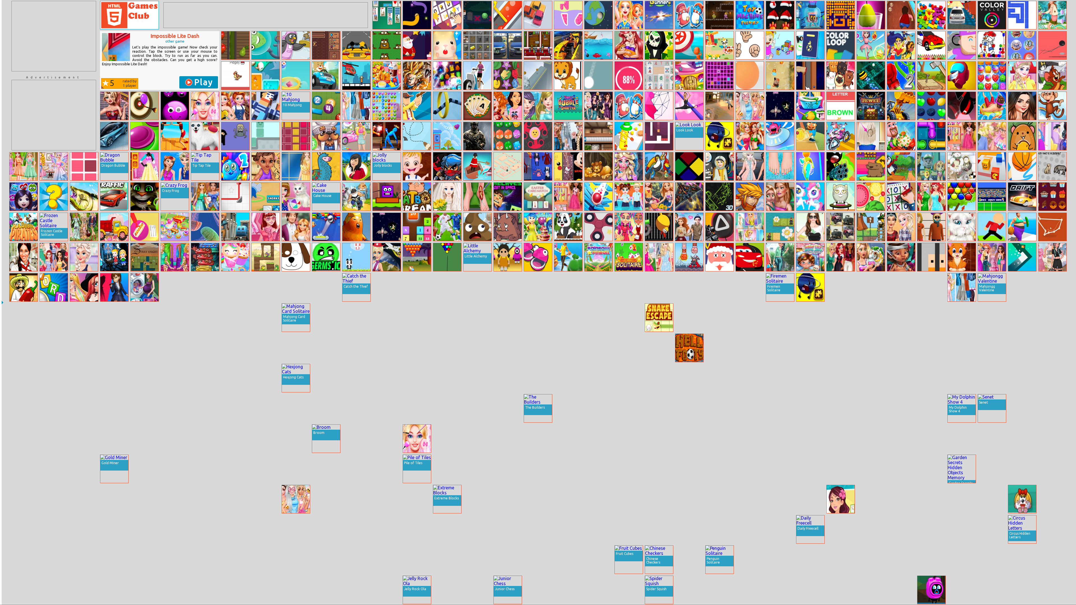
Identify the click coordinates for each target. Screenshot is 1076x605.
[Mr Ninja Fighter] (659, 287)
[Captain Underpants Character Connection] (1022, 45)
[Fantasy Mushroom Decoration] (689, 75)
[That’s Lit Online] (961, 45)
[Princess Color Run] (931, 378)
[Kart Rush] (54, 499)
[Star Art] (659, 106)
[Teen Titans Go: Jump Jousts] (931, 317)
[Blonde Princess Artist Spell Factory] (1052, 438)
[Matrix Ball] (598, 196)
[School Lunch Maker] (386, 75)
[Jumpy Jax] (235, 529)
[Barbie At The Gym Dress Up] (386, 590)
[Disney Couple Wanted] (296, 529)
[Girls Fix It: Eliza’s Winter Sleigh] (447, 590)
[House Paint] (538, 378)
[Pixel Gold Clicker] (326, 45)
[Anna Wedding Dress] (568, 469)
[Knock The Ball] (1022, 469)
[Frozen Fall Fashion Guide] (689, 499)
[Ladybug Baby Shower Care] (386, 469)
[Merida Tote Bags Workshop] (265, 317)
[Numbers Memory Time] (54, 408)
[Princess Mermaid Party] (326, 469)
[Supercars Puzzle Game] (386, 559)
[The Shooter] (568, 317)
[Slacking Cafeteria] (568, 378)
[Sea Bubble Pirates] (23, 227)
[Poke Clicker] (235, 75)
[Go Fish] (54, 378)
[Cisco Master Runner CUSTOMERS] (144, 469)
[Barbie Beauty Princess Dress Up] (265, 529)
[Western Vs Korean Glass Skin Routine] (901, 408)
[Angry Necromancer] (144, 529)
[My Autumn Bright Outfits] (628, 227)
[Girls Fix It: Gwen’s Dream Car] (356, 136)
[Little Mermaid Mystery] (568, 287)
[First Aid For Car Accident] (477, 196)
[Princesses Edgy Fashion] (356, 438)
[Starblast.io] (1052, 317)
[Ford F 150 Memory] (840, 227)
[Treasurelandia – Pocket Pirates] (144, 317)
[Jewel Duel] (871, 106)
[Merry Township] (356, 166)
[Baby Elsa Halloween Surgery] (689, 317)
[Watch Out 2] (356, 590)
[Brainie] (417, 499)
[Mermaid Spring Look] (477, 348)
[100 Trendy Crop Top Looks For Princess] (84, 287)
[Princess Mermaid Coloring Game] (840, 529)
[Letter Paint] (931, 348)
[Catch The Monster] (265, 45)
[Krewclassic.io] (931, 408)
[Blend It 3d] (871, 15)
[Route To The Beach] (417, 136)
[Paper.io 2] (507, 499)
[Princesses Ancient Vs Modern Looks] (114, 348)
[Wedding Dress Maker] (84, 348)
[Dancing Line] (659, 348)
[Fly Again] (447, 136)
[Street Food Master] (901, 136)
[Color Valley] (992, 15)
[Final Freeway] (84, 590)
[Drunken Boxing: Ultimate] (386, 136)
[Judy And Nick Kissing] (386, 348)
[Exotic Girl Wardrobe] (961, 438)
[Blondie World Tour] (386, 257)
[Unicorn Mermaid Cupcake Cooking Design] (235, 257)
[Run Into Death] (871, 469)
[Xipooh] (1052, 469)
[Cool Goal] (810, 408)
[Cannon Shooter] (1052, 590)
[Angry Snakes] (417, 15)
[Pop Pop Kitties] (840, 75)
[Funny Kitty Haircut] (901, 559)
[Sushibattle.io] (598, 136)
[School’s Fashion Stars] (840, 348)
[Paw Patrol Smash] (931, 166)
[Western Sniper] (628, 469)
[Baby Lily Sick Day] (810, 257)
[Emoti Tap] (175, 106)
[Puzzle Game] (961, 559)
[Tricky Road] (628, 499)
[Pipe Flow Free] (931, 136)
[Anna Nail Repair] (1022, 348)
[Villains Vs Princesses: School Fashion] (840, 257)
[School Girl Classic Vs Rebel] (447, 287)
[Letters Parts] (568, 15)
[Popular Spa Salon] (780, 166)
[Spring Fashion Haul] (931, 529)
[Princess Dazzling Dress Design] (84, 257)
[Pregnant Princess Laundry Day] (144, 287)
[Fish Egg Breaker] (326, 227)
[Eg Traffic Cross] (114, 196)
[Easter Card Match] (538, 196)
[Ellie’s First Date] (992, 136)
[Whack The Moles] (326, 378)
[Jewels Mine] (447, 75)
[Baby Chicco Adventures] (901, 166)
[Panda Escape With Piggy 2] (1022, 590)
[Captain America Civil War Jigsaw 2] (871, 378)
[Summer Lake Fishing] (84, 196)
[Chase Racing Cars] (296, 408)
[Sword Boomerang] (235, 136)
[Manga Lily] (23, 590)
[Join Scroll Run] (144, 348)
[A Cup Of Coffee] (840, 438)
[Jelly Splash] (871, 348)
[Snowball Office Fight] (326, 408)
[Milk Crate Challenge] (235, 378)
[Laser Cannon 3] (265, 257)
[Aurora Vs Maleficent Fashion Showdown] (1052, 136)
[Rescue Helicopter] (356, 75)
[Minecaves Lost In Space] (507, 196)
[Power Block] (417, 348)
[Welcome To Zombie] (114, 529)
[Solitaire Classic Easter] (780, 378)
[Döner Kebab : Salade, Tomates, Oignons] (1022, 408)
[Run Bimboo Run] (417, 45)
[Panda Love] (235, 317)
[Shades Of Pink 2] (265, 227)
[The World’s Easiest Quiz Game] (1052, 166)
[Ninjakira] (447, 166)
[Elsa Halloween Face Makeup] (447, 529)
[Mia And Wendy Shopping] (23, 438)
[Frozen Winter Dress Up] (326, 348)
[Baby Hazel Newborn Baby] (265, 559)
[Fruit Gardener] (235, 45)
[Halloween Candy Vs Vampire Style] (114, 438)
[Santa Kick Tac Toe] (235, 348)
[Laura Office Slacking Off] (750, 438)
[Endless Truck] (719, 287)
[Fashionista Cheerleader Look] (1052, 559)
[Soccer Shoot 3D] (386, 317)
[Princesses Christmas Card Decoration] (628, 317)
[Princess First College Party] (689, 408)
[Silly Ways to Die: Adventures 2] (931, 590)
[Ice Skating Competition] (54, 590)
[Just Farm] (54, 529)
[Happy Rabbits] (598, 287)
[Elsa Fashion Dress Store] (598, 348)
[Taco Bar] (23, 287)
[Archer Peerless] (780, 136)
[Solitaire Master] (114, 408)
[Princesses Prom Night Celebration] (628, 590)
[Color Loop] (840, 45)
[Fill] (1022, 15)
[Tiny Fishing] (144, 559)
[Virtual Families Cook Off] (23, 499)
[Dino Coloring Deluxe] (568, 75)
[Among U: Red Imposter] (961, 75)
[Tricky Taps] (1022, 317)
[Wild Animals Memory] (871, 529)
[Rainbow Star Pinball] (598, 257)
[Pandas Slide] (175, 559)
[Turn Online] (1022, 257)
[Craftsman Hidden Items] (871, 590)
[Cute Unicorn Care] (961, 317)
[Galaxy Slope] (23, 469)
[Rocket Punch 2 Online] (901, 75)
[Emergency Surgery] (23, 408)
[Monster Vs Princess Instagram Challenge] (1022, 438)
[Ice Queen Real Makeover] (628, 166)
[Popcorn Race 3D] (628, 136)
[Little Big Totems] (386, 196)
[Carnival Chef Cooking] (175, 227)
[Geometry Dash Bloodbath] (871, 499)
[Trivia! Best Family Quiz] (1052, 529)
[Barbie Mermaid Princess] (235, 408)
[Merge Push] (628, 348)
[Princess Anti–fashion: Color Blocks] (296, 469)
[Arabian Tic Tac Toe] (840, 317)
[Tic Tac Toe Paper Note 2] (901, 196)
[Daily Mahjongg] (659, 75)
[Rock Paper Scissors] (750, 45)
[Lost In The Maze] (507, 166)
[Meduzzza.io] (205, 227)
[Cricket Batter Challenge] (507, 408)
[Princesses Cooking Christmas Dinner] (871, 438)
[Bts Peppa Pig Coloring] (84, 408)
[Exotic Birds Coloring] (659, 166)
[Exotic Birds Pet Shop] (538, 499)
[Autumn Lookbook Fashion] (538, 106)
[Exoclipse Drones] (689, 196)
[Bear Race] (326, 75)
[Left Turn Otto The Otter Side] (871, 166)
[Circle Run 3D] (507, 317)
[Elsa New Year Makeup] (386, 499)
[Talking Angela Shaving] (961, 227)
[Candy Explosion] (507, 136)
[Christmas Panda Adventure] (568, 227)
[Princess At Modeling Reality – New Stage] (507, 438)
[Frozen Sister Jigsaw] (689, 529)
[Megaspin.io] (538, 136)
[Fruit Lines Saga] (386, 106)
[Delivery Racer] (477, 75)
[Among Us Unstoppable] (23, 317)
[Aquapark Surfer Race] (417, 378)
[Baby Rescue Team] (114, 378)
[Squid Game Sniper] (719, 227)
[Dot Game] (1052, 227)
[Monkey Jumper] (1052, 106)
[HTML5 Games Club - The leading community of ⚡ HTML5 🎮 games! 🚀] (129, 15)
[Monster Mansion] (507, 227)
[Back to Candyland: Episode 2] (235, 166)
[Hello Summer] (810, 590)
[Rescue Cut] (780, 590)
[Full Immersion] (840, 590)
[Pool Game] (447, 257)
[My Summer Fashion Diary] (205, 287)
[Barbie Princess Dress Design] (417, 317)
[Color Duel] (689, 166)
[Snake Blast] (538, 529)
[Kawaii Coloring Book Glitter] (901, 317)
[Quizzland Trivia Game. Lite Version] (326, 499)
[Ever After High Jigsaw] (205, 469)
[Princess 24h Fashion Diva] (538, 438)
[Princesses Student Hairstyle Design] (871, 136)
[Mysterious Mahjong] (931, 559)
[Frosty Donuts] (326, 136)
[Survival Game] (507, 257)
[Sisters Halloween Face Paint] (538, 317)
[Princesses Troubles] (992, 529)
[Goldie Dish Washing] (871, 257)
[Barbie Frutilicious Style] (750, 408)
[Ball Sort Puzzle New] (659, 438)
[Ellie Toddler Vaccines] (780, 196)
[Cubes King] (931, 15)
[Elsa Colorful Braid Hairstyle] (507, 287)
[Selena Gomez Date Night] (1022, 106)
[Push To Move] (265, 469)
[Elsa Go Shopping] (1022, 75)
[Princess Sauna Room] (477, 317)
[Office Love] (719, 378)
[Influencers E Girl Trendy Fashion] (840, 287)
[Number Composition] (477, 378)
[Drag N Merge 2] (417, 227)
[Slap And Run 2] (447, 408)
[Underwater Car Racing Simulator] (296, 348)
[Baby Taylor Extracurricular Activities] (628, 196)
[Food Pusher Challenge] (175, 136)
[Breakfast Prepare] (144, 227)
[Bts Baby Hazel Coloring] (780, 45)
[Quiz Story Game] (54, 196)
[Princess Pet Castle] (356, 499)
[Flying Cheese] (1022, 136)
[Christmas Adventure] (144, 408)
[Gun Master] (659, 15)
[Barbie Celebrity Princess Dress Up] (750, 317)
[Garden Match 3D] (507, 75)
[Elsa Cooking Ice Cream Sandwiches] (961, 499)
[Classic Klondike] (386, 15)
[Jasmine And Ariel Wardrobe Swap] (780, 257)
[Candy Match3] (1052, 196)
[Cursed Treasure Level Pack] (992, 499)
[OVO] (719, 438)
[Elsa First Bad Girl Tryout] (598, 317)
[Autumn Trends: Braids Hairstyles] (901, 227)
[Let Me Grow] (780, 227)
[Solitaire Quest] (477, 106)
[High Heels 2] (689, 106)
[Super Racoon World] (871, 227)
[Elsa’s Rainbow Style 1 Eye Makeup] (1052, 378)
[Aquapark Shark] (992, 106)
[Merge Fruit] (871, 196)
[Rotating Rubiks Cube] (871, 287)
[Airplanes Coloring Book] (23, 529)
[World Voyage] (871, 45)
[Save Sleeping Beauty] (961, 378)
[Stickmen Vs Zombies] (931, 499)
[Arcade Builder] (538, 45)
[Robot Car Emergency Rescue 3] (538, 469)
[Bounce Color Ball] (750, 75)
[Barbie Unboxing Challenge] (356, 106)
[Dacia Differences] (507, 45)
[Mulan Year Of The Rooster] (689, 438)
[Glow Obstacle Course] (477, 438)
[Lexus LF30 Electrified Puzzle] (114, 136)
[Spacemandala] (568, 438)
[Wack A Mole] (386, 45)
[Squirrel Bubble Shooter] (417, 257)
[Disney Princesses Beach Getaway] (568, 559)
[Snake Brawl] (356, 317)
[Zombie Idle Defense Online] (750, 529)
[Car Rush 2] (356, 45)
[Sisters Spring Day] (175, 166)
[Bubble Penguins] (689, 15)
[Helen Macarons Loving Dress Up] (386, 438)
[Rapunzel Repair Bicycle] (689, 559)
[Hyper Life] (568, 499)
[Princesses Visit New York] (507, 106)
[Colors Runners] (810, 166)
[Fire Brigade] (205, 529)
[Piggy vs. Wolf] (417, 408)
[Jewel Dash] (84, 438)
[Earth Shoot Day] (598, 15)
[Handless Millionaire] (810, 75)
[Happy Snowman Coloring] (992, 45)
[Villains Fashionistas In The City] (598, 106)
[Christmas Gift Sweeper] (719, 499)
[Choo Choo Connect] (205, 408)
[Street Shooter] (447, 317)
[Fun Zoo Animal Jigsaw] (598, 166)
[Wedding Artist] (205, 106)
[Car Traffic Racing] (477, 499)
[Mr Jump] (992, 227)
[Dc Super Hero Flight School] (901, 45)
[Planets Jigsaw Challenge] (719, 136)
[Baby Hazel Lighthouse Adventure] (114, 257)
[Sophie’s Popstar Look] (598, 408)
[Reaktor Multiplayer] (568, 408)
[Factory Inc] (84, 529)
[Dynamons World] (265, 196)
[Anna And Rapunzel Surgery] (175, 257)
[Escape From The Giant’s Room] (992, 438)
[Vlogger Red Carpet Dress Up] (961, 529)
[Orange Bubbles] (961, 196)
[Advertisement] (54, 36)
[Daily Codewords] (750, 287)
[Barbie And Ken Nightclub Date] (417, 559)
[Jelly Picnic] (265, 287)
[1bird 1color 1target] (265, 75)
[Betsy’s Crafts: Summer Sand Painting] (840, 499)
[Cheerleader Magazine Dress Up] (628, 15)
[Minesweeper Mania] (659, 469)
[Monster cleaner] (205, 559)
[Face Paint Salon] (719, 529)
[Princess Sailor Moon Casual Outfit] (23, 166)
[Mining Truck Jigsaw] (235, 469)
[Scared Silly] (477, 15)
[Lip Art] (750, 499)
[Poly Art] (992, 378)
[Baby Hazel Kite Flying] (992, 469)
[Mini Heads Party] (538, 257)
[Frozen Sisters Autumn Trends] (780, 348)
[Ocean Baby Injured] (901, 257)
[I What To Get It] (538, 590)
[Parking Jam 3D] (538, 15)
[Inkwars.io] (235, 227)
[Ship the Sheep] (840, 378)
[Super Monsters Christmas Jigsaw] (992, 317)
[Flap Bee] (386, 529)
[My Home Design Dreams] (326, 590)
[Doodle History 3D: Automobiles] (719, 196)
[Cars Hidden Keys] (750, 257)
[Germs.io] (326, 257)
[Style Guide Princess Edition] (538, 348)
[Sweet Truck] (114, 227)
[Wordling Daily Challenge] (447, 15)
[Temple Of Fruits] (931, 106)
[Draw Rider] (840, 136)
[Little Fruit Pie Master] (447, 348)
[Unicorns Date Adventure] (810, 196)
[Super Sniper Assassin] (265, 378)
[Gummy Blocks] (780, 408)
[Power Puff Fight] (780, 106)
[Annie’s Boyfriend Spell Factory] (507, 378)
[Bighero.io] (810, 559)
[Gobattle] (719, 15)
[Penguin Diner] (296, 45)
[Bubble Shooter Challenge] (84, 559)
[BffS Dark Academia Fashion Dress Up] (205, 348)
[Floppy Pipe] (659, 227)
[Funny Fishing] (598, 45)
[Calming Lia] (23, 196)
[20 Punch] (447, 559)
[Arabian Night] (54, 317)
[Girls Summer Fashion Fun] (750, 136)
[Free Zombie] (175, 317)
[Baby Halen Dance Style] (628, 438)
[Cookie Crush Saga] (992, 75)
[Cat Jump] (205, 317)
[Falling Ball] (598, 75)
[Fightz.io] (1022, 378)
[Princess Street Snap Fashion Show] (659, 499)
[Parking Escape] (689, 469)
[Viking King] (689, 257)
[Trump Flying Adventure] (356, 227)
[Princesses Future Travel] (719, 166)
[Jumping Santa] (719, 257)
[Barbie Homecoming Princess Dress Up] (54, 438)
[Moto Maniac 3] (538, 287)
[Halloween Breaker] (961, 590)
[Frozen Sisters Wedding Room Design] (114, 317)
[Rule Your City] (719, 106)
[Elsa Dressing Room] (356, 378)
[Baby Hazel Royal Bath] (54, 559)
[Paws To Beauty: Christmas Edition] (205, 136)
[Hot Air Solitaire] (205, 438)
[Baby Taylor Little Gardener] (356, 348)
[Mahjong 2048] (598, 590)
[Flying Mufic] (1052, 408)
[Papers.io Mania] (992, 166)
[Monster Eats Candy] (54, 348)
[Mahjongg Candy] (750, 378)
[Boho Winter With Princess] (719, 590)
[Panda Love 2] (356, 257)
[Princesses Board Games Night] (296, 559)
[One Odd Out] (84, 166)
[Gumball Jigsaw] (901, 438)
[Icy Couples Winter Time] (689, 227)
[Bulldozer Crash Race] (901, 106)
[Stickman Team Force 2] (840, 166)
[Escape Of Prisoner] (931, 257)
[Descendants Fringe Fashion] (235, 590)
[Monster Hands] (992, 590)
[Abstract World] (538, 559)
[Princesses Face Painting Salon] (507, 529)
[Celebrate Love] (326, 529)
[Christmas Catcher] (780, 499)
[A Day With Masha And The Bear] (386, 408)
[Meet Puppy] (1022, 499)
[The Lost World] (568, 590)
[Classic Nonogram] (477, 529)
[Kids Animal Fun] (659, 408)
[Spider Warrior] (84, 469)
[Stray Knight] (144, 257)
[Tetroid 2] (296, 136)
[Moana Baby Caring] (265, 166)
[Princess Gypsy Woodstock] (84, 227)
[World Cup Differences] (447, 227)
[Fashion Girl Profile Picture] (114, 106)
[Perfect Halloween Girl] (538, 166)
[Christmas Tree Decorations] (235, 287)
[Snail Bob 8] (175, 408)
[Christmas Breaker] (780, 15)
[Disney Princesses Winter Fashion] (628, 378)
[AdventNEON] (175, 348)
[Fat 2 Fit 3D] (1022, 227)
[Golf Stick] (1052, 348)
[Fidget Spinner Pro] (598, 227)
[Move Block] (719, 408)
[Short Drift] (1022, 196)
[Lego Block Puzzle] (84, 378)
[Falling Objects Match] (780, 317)
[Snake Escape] (659, 317)
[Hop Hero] (296, 75)
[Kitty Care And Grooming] (296, 196)
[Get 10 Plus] (356, 469)
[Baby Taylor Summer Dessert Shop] (871, 317)
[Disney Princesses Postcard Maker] (750, 227)
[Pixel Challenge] (659, 136)
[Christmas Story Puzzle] (961, 166)
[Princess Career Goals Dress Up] (144, 590)
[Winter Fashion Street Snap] (568, 136)
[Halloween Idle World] (659, 45)
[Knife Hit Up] (780, 438)
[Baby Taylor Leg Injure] (265, 499)
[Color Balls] (175, 590)
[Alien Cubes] (265, 136)
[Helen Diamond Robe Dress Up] (205, 590)
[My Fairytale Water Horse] (628, 529)
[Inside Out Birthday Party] (538, 227)
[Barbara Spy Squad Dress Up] (961, 348)
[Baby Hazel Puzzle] (417, 166)
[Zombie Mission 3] (144, 378)
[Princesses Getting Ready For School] (840, 408)
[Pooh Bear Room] (265, 408)
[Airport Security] (810, 45)
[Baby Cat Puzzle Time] (961, 257)
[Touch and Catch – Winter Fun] (114, 590)
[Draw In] (810, 438)
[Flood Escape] (477, 559)
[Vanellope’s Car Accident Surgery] (750, 469)
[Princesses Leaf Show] (205, 196)
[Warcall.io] (235, 559)
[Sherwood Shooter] (417, 287)
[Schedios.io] (901, 348)
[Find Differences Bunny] (447, 438)
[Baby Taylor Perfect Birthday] (114, 559)
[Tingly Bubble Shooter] (568, 106)
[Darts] (144, 106)
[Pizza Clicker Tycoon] (205, 499)
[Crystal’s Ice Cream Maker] (719, 317)
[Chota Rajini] (840, 559)
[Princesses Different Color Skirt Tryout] (54, 257)
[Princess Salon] (114, 499)
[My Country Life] (326, 559)
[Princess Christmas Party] (931, 196)
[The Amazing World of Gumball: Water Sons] (598, 559)
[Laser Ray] (235, 196)
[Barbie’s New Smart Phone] (23, 559)
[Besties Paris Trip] (235, 438)
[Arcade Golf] (901, 499)
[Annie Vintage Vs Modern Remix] (235, 106)
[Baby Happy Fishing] (810, 348)
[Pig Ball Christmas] (598, 438)
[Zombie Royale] (659, 529)
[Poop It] (477, 227)
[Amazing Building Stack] (568, 529)
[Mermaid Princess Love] (810, 378)
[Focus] (840, 106)
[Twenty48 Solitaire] (931, 438)
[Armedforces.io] (477, 136)
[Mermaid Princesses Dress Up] (901, 529)
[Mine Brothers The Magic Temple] (1022, 559)
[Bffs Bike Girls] (1052, 15)
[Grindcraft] (477, 45)
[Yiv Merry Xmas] (659, 378)
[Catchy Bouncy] (840, 196)
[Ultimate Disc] (689, 45)
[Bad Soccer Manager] (992, 196)
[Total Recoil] (810, 317)
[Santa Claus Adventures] (507, 559)
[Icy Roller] (931, 469)
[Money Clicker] (1052, 499)
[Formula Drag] (568, 45)
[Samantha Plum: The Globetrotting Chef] (23, 257)
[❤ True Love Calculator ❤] (628, 75)
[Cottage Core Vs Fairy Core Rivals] (54, 166)
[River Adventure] (477, 166)
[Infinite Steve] (810, 15)
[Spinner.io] (568, 348)
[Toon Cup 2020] (356, 408)
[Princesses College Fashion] (750, 166)
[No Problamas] (326, 166)
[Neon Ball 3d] (871, 75)
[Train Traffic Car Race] (23, 378)
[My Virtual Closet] (901, 590)
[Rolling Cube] (265, 106)
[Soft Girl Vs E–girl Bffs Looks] (1052, 257)
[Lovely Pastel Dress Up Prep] (780, 529)
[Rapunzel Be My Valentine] (296, 227)
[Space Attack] (175, 438)
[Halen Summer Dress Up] (810, 227)
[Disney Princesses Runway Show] (992, 257)
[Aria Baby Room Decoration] (628, 45)
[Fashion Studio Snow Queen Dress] (144, 166)
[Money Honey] (840, 469)
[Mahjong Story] (235, 499)
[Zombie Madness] (992, 348)
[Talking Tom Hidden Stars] (144, 196)
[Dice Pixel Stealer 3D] (477, 469)
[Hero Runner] (538, 75)
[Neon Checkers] (144, 136)
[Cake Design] (598, 529)
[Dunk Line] (1022, 166)
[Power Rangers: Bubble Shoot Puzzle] (750, 348)
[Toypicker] (750, 15)
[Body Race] (568, 257)
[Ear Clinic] (719, 348)
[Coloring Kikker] (689, 287)
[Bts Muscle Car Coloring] (931, 45)
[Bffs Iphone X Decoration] (568, 166)
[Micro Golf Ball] (810, 469)
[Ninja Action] (961, 106)
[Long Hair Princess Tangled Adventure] (477, 287)
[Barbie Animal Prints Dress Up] (901, 287)
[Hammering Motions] (931, 75)
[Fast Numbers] (326, 106)
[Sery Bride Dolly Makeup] (931, 287)
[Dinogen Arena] (326, 317)
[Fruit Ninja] (265, 590)
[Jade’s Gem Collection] (144, 438)
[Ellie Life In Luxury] (417, 529)
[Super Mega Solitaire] (628, 257)
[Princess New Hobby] (54, 469)
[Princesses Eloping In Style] (659, 257)
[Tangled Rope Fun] (175, 287)
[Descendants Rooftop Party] (477, 590)
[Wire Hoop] (447, 106)
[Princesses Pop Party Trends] (326, 287)
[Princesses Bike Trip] (659, 196)
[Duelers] (750, 196)
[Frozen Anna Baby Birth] (175, 469)
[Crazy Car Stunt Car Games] (961, 15)
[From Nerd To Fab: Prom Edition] (175, 378)
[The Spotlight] (356, 529)
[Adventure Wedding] (447, 196)
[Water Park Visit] (84, 317)
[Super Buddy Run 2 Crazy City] (871, 408)
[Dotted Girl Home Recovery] (901, 469)
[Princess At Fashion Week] (598, 378)
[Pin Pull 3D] (507, 15)
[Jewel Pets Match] (296, 287)
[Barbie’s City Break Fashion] (296, 438)
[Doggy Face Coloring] (296, 257)
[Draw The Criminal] (931, 227)
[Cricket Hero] (810, 136)
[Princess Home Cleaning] (810, 106)
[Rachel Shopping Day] (265, 438)
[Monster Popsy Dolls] (810, 499)
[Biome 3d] (265, 348)
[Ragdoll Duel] (417, 106)
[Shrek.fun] (175, 499)
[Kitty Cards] (507, 469)
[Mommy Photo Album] (356, 559)
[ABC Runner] (175, 529)
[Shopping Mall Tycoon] (750, 559)
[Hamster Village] (447, 45)
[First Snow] (780, 75)
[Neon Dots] (719, 75)
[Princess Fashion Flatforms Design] (992, 559)
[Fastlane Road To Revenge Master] (598, 469)
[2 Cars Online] (507, 348)
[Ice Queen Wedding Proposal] (447, 469)
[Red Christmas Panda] (386, 287)
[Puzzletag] (205, 378)
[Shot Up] (628, 287)
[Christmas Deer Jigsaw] (780, 559)
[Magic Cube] (84, 499)
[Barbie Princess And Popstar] (719, 469)
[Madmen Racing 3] (356, 196)
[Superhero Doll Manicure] (871, 559)
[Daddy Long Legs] (1052, 45)
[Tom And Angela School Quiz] (628, 408)
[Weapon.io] (598, 499)
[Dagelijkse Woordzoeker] (54, 287)
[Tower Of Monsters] (205, 257)
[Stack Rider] (901, 378)
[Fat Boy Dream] (417, 196)
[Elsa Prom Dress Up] (447, 378)
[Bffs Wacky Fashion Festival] (750, 106)
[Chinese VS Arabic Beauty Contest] (386, 378)
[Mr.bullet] (1022, 287)
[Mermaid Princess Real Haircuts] (689, 590)
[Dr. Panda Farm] (719, 45)
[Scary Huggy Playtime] (114, 287)
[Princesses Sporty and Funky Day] (296, 590)
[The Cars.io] (144, 499)
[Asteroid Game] (477, 408)
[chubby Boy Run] (901, 15)
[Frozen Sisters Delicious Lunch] (750, 590)
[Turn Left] (1052, 287)
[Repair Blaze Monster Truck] (689, 378)
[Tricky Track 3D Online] (23, 348)
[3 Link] (780, 469)
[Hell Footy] (689, 348)
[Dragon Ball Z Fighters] (417, 75)
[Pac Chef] (840, 15)
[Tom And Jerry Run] (1052, 75)
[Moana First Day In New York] (961, 136)
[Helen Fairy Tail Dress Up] (296, 166)
